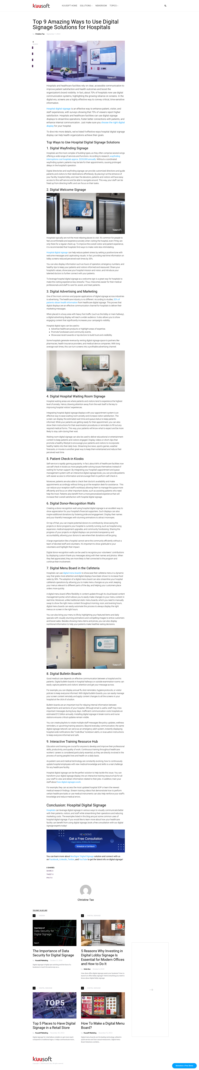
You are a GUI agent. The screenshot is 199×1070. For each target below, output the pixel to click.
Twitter (71, 859)
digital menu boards (72, 573)
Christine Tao (39, 34)
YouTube (83, 859)
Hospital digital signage (59, 108)
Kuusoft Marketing (41, 960)
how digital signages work (69, 782)
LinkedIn (63, 859)
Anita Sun (87, 969)
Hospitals (51, 810)
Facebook (53, 859)
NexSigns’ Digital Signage (82, 856)
